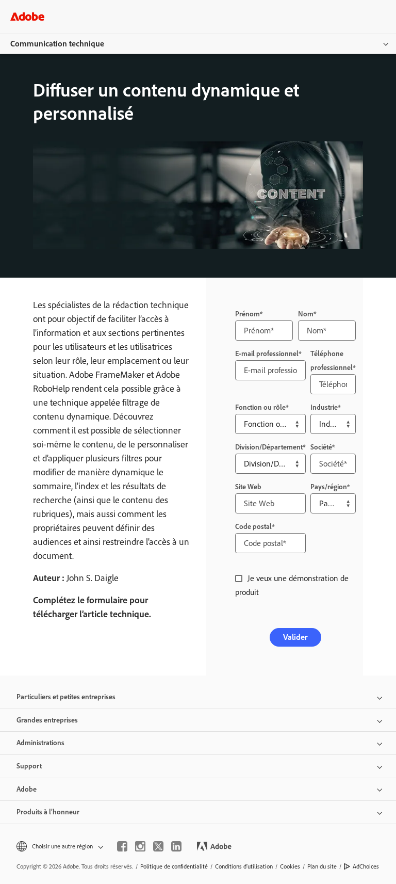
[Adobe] (27, 16)
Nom (306, 314)
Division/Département (269, 447)
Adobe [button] (26, 789)
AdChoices (366, 866)
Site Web (248, 487)
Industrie (324, 407)
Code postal (253, 526)
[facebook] (122, 846)
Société (321, 447)
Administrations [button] (40, 742)
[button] (59, 847)
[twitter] (158, 846)
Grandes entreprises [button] (47, 720)
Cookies (290, 866)
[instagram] (140, 846)
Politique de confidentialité (174, 866)
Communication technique (57, 44)
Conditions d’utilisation (244, 866)
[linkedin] (176, 846)
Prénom (247, 314)
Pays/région (328, 487)
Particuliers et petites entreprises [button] (66, 697)
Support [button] (29, 766)
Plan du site (322, 866)
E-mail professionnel (267, 353)
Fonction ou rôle (260, 407)
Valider (295, 637)
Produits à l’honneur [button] (47, 812)
